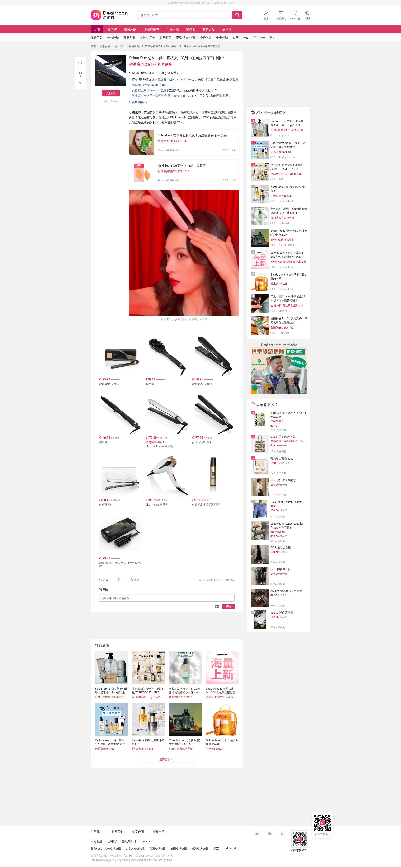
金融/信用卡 (147, 37)
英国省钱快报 (157, 848)
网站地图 (96, 841)
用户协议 (112, 841)
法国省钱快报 (178, 848)
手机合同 (172, 29)
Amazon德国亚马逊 (210, 580)
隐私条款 (127, 841)
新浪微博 (257, 833)
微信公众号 (269, 833)
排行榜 (112, 29)
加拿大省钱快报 (135, 848)
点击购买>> (139, 102)
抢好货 (226, 29)
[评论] (80, 62)
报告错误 (230, 580)
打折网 (109, 14)
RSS (282, 833)
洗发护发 (120, 46)
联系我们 (117, 831)
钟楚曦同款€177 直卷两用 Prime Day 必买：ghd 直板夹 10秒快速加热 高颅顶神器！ (176, 46)
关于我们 (97, 831)
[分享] (80, 83)
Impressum (144, 841)
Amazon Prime (182, 79)
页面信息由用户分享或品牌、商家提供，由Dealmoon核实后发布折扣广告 (132, 855)
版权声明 (159, 831)
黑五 (216, 848)
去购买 (111, 92)
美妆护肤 (105, 46)
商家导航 (208, 29)
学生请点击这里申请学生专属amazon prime (160, 95)
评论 (228, 606)
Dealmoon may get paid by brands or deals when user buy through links (131, 860)
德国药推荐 (151, 29)
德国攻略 (130, 29)
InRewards (231, 848)
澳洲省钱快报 (200, 848)
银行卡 (190, 29)
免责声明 (138, 831)
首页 (97, 29)
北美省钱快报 (112, 848)
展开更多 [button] (164, 759)
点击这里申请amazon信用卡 (150, 90)
